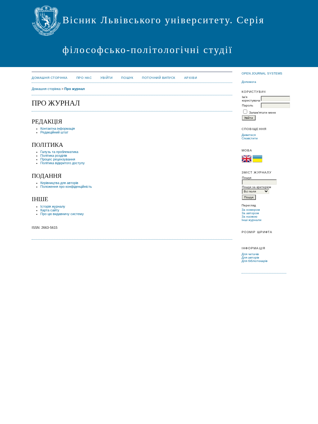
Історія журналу (52, 206)
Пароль (247, 105)
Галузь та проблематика (59, 152)
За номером (251, 209)
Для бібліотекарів (254, 261)
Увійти (106, 77)
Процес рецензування (57, 159)
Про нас (84, 77)
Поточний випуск (158, 77)
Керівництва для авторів (59, 183)
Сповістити (250, 138)
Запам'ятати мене (262, 112)
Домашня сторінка (49, 77)
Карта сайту (49, 210)
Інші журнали (251, 220)
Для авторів (250, 257)
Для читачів (250, 254)
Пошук (127, 77)
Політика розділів (53, 155)
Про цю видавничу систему (62, 214)
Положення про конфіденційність (66, 186)
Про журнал (74, 89)
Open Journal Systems (262, 73)
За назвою (249, 216)
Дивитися (249, 135)
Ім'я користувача (251, 98)
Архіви (190, 77)
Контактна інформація (57, 128)
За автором (250, 213)
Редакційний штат (54, 132)
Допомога (249, 81)
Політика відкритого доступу (62, 163)
